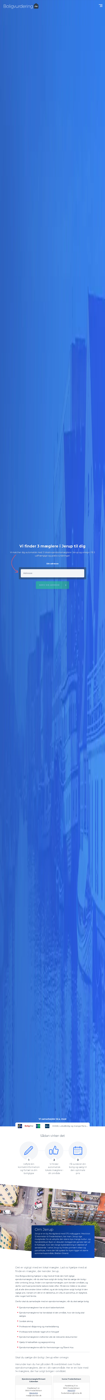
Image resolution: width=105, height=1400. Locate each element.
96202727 (71, 1391)
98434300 (33, 1393)
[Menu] (99, 5)
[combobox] (52, 573)
